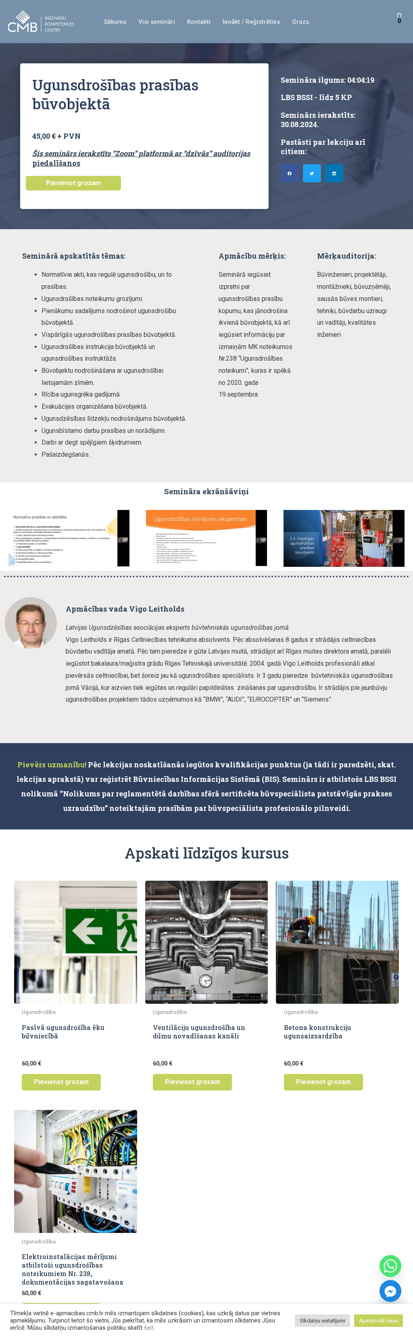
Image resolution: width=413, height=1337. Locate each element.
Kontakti (199, 21)
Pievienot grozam (73, 183)
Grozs (300, 21)
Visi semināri (156, 21)
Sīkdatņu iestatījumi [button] (322, 1321)
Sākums (115, 21)
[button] (290, 173)
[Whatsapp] (390, 1266)
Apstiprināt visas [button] (378, 1321)
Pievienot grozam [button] (61, 1082)
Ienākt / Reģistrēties (251, 21)
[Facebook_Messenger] (390, 1291)
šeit (149, 1327)
